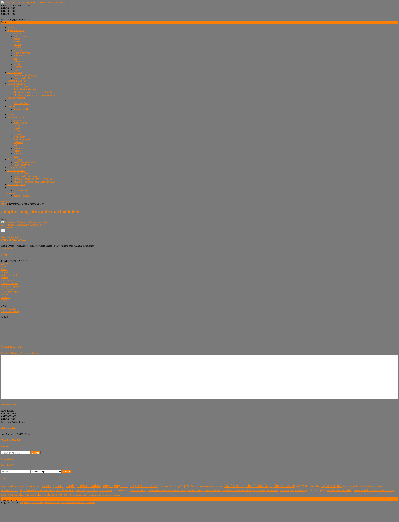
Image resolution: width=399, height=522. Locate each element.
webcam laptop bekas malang (81, 494)
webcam (18, 67)
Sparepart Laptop (15, 30)
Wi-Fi (4, 300)
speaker (17, 64)
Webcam (5, 297)
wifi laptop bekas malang (110, 495)
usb (56, 495)
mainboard (19, 61)
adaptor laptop (6, 486)
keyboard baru (314, 486)
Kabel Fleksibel (9, 275)
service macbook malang (383, 490)
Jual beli (11, 106)
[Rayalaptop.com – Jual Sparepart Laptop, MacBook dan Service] (34, 2)
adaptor (17, 33)
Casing (4, 269)
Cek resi (35, 453)
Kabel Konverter (9, 283)
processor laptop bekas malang (265, 490)
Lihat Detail (7, 248)
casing (17, 38)
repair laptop (287, 490)
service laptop (317, 490)
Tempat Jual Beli (22, 109)
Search (66, 472)
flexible (17, 44)
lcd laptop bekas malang (101, 490)
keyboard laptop (331, 486)
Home (10, 27)
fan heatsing (164, 486)
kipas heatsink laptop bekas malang (56, 490)
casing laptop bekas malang (78, 485)
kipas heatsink (28, 490)
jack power (19, 50)
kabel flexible (234, 486)
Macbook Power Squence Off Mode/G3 (33, 92)
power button (194, 490)
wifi (16, 69)
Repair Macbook (22, 86)
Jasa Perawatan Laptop (25, 75)
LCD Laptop (7, 289)
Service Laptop (14, 72)
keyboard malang (349, 486)
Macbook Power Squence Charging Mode (34, 95)
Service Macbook (16, 83)
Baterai (4, 266)
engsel (17, 41)
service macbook (363, 490)
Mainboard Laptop (10, 291)
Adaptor (5, 263)
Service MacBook (10, 311)
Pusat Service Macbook (25, 89)
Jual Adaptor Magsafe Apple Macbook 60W (23, 224)
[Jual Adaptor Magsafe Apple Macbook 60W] (24, 222)
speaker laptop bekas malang (34, 494)
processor (247, 490)
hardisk (17, 47)
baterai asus (23, 486)
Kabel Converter (22, 52)
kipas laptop (80, 491)
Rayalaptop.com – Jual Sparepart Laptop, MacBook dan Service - (53, 502)
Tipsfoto (91, 502)
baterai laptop (20, 36)
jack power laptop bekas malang (208, 486)
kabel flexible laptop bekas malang (270, 486)
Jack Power (7, 280)
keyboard (18, 55)
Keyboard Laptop (10, 286)
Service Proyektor (16, 97)
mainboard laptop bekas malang (167, 490)
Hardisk (5, 277)
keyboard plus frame (365, 486)
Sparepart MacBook (17, 81)
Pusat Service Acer (23, 78)
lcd (15, 58)
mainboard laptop (138, 490)
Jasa (9, 100)
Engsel (4, 272)
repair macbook (300, 491)
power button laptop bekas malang (223, 490)
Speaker (5, 294)
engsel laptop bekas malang (136, 485)
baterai (15, 486)
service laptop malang (340, 490)
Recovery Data (21, 103)
